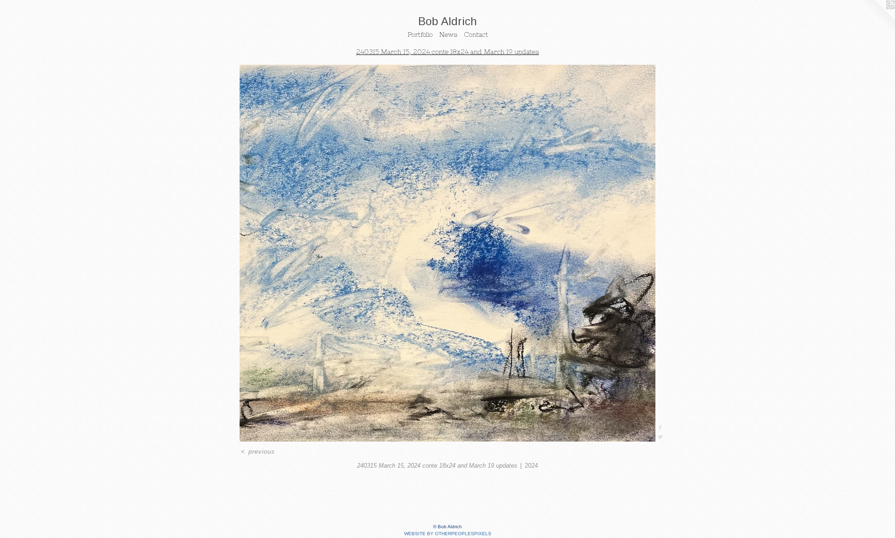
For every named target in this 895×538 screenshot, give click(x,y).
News (448, 34)
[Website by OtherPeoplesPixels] (876, 18)
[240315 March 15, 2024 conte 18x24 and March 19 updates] (447, 253)
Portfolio (420, 34)
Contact (476, 34)
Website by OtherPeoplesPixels (447, 533)
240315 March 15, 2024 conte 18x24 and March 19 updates (447, 51)
